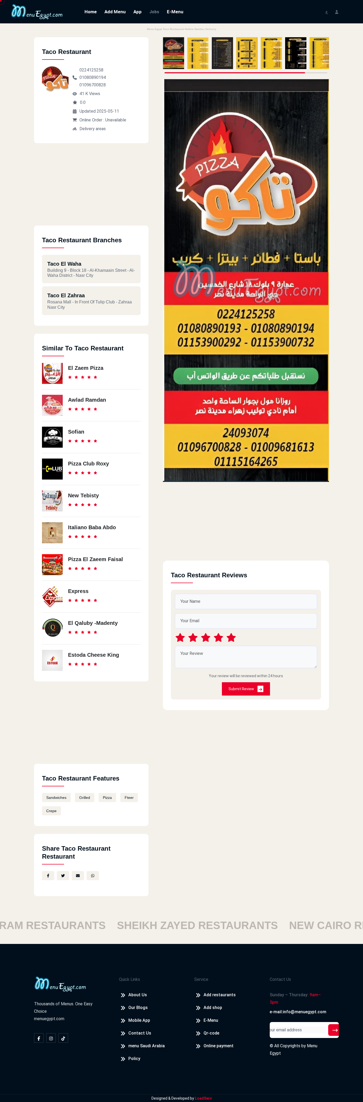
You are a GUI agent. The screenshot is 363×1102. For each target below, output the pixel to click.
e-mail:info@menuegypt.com (298, 1011)
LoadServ (203, 1098)
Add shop (213, 1007)
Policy (134, 1058)
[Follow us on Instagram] (51, 1038)
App (137, 11)
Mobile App (139, 1020)
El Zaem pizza (85, 368)
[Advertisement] (91, 188)
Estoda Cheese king (93, 655)
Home (91, 11)
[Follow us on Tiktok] (63, 1038)
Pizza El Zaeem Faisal (95, 559)
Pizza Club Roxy (88, 464)
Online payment (219, 1045)
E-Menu (175, 11)
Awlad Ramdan (87, 400)
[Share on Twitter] (63, 875)
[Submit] (335, 1030)
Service (201, 979)
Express (78, 591)
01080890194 (92, 77)
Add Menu (115, 11)
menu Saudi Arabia (146, 1045)
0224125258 (91, 70)
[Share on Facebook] (48, 875)
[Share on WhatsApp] (93, 875)
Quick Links (129, 979)
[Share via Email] (78, 875)
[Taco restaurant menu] (173, 53)
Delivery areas (92, 128)
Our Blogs (138, 1007)
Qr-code (211, 1033)
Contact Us (139, 1033)
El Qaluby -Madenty (93, 623)
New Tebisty (83, 495)
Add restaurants (220, 994)
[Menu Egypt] (37, 11)
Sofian (76, 432)
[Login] (336, 11)
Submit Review (242, 689)
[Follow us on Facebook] (39, 1038)
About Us (137, 994)
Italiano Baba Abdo (92, 527)
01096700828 (92, 84)
